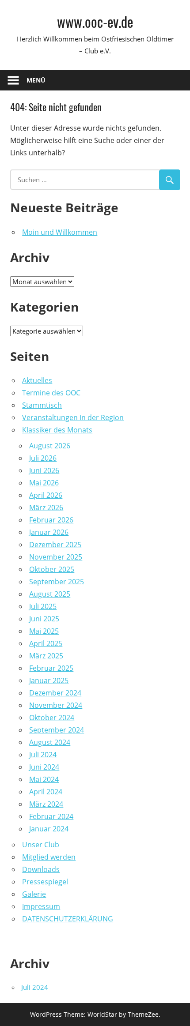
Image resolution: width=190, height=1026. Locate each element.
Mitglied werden (49, 857)
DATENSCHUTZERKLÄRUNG (67, 919)
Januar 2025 (48, 680)
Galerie (34, 894)
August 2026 (49, 446)
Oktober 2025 (51, 569)
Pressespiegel (45, 882)
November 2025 (55, 557)
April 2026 (45, 495)
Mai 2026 (44, 483)
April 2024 (45, 792)
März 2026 (46, 507)
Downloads (41, 869)
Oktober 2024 (51, 717)
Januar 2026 (48, 532)
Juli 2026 (43, 458)
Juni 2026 (44, 470)
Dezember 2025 (55, 544)
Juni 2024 (44, 767)
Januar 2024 (48, 829)
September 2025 (56, 581)
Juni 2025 (44, 619)
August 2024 (49, 742)
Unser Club (40, 844)
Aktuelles (37, 380)
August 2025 (49, 594)
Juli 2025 (43, 606)
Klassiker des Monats (57, 430)
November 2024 (55, 705)
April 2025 (45, 643)
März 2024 (46, 804)
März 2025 (46, 656)
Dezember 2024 (55, 693)
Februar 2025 (51, 668)
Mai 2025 (44, 631)
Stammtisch (42, 405)
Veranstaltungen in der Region (73, 417)
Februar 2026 (51, 520)
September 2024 (56, 730)
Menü (36, 80)
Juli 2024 (43, 754)
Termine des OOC (51, 393)
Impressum (41, 906)
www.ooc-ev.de (95, 21)
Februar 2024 (51, 816)
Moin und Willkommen (59, 232)
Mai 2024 (44, 779)
